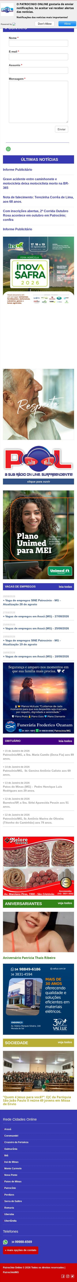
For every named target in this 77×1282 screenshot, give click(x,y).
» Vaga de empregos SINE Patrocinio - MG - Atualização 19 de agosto (32, 642)
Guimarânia (10, 1149)
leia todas (65, 586)
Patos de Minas (12, 1181)
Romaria (8, 1207)
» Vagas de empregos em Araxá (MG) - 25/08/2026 (36, 628)
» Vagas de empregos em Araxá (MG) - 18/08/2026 (36, 656)
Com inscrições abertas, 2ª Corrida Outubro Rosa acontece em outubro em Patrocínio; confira (35, 215)
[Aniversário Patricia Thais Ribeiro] (38, 932)
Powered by (6, 24)
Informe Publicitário (17, 169)
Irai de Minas (11, 1162)
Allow (67, 23)
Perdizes (8, 1194)
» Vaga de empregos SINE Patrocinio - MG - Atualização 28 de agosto (32, 602)
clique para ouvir (38, 481)
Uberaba (8, 1214)
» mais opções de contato (20, 1250)
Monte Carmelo (12, 1168)
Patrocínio (9, 1188)
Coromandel (10, 1135)
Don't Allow (45, 23)
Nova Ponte (10, 1175)
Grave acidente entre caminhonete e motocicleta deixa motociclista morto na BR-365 (36, 183)
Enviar (62, 129)
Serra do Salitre (12, 1201)
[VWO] (16, 24)
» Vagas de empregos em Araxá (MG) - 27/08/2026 (36, 616)
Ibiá (5, 1155)
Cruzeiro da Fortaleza (15, 1142)
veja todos (65, 903)
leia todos (65, 741)
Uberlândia (10, 1220)
